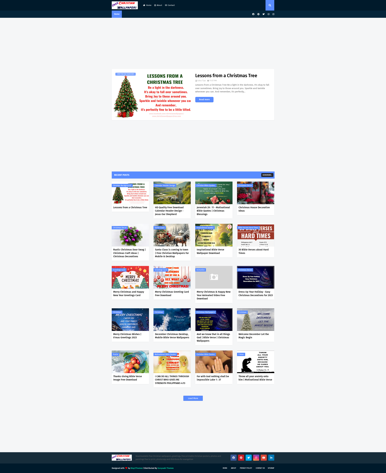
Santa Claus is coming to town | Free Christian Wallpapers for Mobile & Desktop (172, 253)
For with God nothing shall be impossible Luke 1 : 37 (213, 378)
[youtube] (264, 458)
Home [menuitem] (117, 14)
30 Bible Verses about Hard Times (254, 251)
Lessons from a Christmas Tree (226, 75)
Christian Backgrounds (122, 185)
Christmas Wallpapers (205, 312)
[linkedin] (271, 458)
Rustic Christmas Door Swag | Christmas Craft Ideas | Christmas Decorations (129, 253)
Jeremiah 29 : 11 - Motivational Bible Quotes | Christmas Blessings (213, 211)
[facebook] (253, 14)
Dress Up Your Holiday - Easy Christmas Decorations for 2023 (256, 293)
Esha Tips (201, 80)
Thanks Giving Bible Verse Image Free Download (127, 378)
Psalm (115, 354)
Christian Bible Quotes (205, 354)
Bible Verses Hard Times (248, 228)
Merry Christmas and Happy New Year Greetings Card (128, 293)
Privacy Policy (246, 468)
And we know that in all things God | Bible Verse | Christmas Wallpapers (213, 337)
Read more (204, 99)
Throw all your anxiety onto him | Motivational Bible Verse (255, 378)
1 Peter (241, 354)
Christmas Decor (245, 185)
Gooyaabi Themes (166, 468)
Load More (193, 398)
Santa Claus (160, 228)
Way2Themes (136, 468)
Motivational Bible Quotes (165, 354)
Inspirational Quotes (205, 228)
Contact (171, 5)
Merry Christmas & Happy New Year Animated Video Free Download (214, 295)
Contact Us (260, 468)
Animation (200, 270)
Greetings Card (119, 270)
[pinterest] (258, 14)
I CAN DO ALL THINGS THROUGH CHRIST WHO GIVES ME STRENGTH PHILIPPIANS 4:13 (172, 380)
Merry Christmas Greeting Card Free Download (172, 293)
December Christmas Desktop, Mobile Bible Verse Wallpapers (172, 336)
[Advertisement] (193, 43)
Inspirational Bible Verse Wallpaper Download (210, 251)
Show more (267, 175)
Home (148, 5)
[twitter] (263, 14)
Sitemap (271, 468)
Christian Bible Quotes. (205, 185)
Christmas (117, 312)
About (159, 5)
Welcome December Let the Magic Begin (254, 336)
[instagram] (268, 14)
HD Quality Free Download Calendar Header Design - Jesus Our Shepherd (169, 211)
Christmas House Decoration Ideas (254, 209)
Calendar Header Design (165, 185)
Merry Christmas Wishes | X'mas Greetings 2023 (127, 336)
